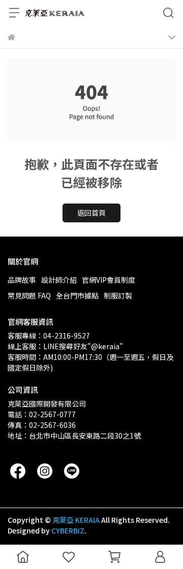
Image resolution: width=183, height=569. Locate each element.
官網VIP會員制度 (108, 280)
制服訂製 (118, 295)
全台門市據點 (77, 295)
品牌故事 (22, 280)
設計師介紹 (59, 280)
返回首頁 (91, 213)
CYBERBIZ (67, 530)
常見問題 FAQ (29, 295)
